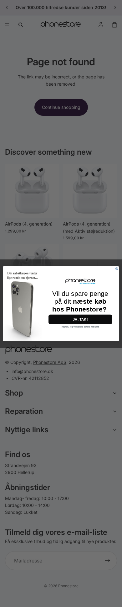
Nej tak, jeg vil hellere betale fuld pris (80, 326)
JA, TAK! (80, 319)
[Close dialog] (117, 268)
